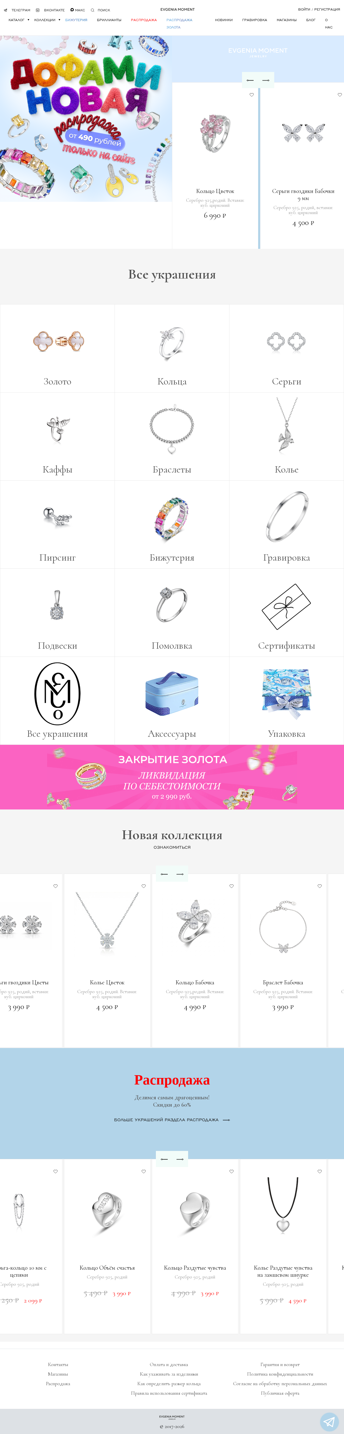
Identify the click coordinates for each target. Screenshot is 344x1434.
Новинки (224, 19)
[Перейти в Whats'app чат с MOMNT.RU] (329, 1422)
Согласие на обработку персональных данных (280, 1384)
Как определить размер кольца (169, 1384)
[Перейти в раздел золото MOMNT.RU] (86, 200)
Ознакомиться (172, 847)
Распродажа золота (179, 23)
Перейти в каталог (172, 748)
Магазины (287, 19)
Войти (304, 9)
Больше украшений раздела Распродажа (167, 1119)
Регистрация (327, 9)
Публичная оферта (280, 1393)
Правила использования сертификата (169, 1393)
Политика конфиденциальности (280, 1374)
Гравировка (254, 19)
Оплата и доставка (169, 1365)
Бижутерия (76, 19)
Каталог (16, 19)
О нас (329, 23)
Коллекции (44, 19)
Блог (311, 19)
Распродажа (144, 19)
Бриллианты (109, 19)
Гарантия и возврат (280, 1365)
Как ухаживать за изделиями (169, 1374)
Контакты (58, 1365)
